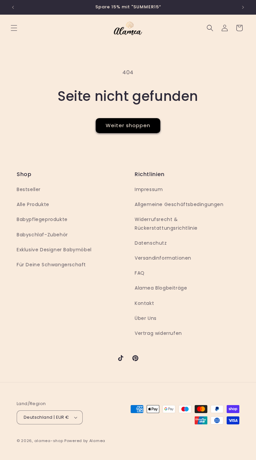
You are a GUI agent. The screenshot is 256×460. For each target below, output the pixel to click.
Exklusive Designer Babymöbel (54, 249)
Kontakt (144, 303)
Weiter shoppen (128, 125)
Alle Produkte (33, 204)
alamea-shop (48, 440)
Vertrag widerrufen (158, 333)
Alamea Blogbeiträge (161, 288)
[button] (14, 28)
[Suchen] (210, 28)
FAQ (140, 273)
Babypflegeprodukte (42, 219)
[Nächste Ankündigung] (243, 7)
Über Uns (146, 318)
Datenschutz (151, 243)
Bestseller (29, 189)
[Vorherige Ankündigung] (13, 7)
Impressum (149, 189)
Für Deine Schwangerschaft (51, 264)
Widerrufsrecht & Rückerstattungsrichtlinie (166, 223)
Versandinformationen (163, 258)
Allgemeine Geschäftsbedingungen (179, 204)
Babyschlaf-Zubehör (42, 234)
